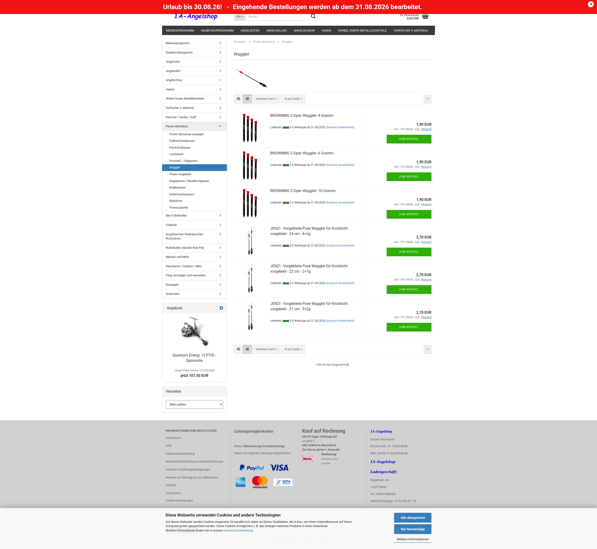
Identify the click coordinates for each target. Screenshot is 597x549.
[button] (238, 98)
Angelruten (250, 30)
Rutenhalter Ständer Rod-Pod (185, 248)
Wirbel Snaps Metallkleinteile (362, 30)
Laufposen (176, 154)
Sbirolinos (175, 201)
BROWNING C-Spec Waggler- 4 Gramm (301, 115)
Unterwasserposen (181, 194)
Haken (326, 30)
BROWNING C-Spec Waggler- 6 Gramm (301, 153)
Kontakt (171, 485)
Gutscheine (173, 493)
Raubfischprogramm (217, 30)
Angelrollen (276, 30)
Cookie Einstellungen (179, 500)
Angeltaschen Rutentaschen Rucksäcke (184, 236)
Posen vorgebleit (180, 174)
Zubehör (171, 225)
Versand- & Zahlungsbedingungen (188, 469)
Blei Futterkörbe (176, 215)
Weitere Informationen (413, 539)
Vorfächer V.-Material (411, 30)
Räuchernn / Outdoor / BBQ (183, 266)
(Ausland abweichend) (340, 127)
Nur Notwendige (413, 529)
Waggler (174, 167)
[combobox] (266, 98)
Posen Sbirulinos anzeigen (186, 134)
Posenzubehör (178, 207)
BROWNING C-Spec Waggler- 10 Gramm (303, 191)
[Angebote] (221, 308)
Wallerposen (177, 187)
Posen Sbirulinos (177, 126)
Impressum (173, 437)
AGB (168, 445)
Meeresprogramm (180, 30)
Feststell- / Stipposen (183, 161)
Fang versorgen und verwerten (185, 275)
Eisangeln (172, 284)
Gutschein (172, 294)
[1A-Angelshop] (196, 16)
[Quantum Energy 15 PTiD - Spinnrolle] (194, 332)
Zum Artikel (409, 139)
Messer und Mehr (177, 257)
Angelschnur (304, 30)
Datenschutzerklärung (238, 530)
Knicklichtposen (180, 147)
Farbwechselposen (181, 141)
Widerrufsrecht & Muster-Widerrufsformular (194, 461)
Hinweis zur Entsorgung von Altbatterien (192, 477)
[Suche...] (313, 16)
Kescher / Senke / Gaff (181, 117)
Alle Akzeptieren (413, 518)
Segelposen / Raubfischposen (189, 181)
